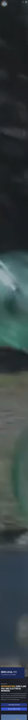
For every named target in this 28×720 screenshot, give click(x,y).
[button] (26, 2)
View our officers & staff (14, 709)
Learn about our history (14, 704)
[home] (7, 1)
